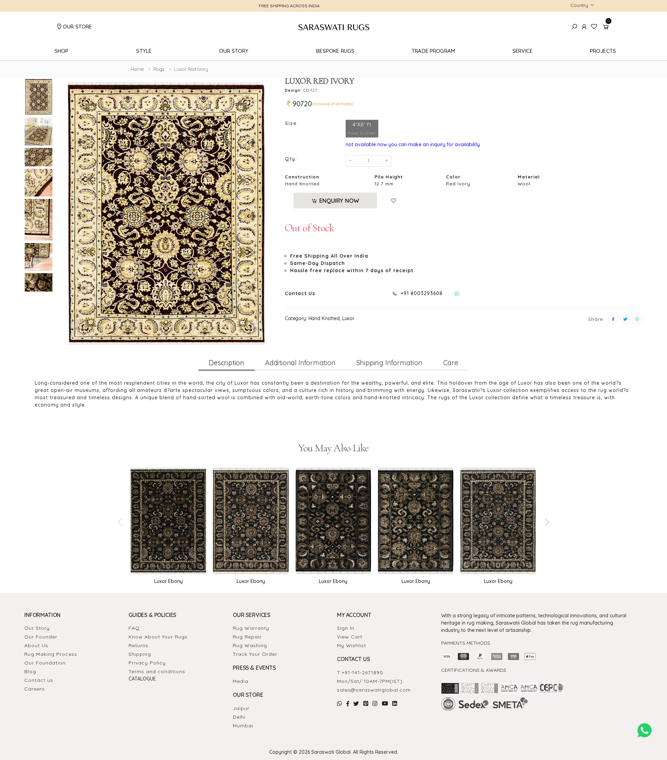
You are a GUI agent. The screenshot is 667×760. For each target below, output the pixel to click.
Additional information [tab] (300, 362)
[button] (606, 27)
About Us (36, 645)
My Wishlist (351, 645)
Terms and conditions (157, 671)
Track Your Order (255, 654)
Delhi (239, 717)
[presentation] (120, 522)
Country (579, 5)
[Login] (584, 26)
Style (143, 51)
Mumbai (243, 726)
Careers (34, 689)
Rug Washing (250, 645)
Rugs (159, 69)
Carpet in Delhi (600, 714)
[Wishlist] (395, 200)
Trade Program (433, 51)
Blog (30, 671)
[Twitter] (625, 319)
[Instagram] (375, 703)
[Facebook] (613, 319)
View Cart (349, 637)
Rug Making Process (50, 654)
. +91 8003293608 (420, 293)
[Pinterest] (366, 703)
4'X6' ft (362, 128)
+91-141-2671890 (362, 672)
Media (240, 681)
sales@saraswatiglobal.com (374, 690)
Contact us (38, 680)
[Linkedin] (394, 703)
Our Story (233, 51)
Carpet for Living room (455, 718)
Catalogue (142, 679)
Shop (62, 51)
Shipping (140, 654)
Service (522, 51)
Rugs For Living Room (570, 714)
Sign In (345, 628)
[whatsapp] (637, 319)
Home (137, 69)
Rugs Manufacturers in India (532, 714)
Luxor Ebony (168, 581)
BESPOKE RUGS (335, 51)
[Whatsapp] (457, 293)
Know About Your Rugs (158, 637)
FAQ (134, 628)
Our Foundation (45, 663)
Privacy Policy (147, 663)
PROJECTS (603, 51)
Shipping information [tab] (389, 362)
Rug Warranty (251, 628)
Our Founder (40, 637)
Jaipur (241, 708)
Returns (138, 645)
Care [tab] (450, 362)
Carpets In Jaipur (518, 718)
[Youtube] (385, 703)
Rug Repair (247, 637)
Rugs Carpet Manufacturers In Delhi (559, 718)
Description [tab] (226, 362)
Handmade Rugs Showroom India (462, 714)
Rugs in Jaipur (499, 714)
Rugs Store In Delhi (488, 718)
